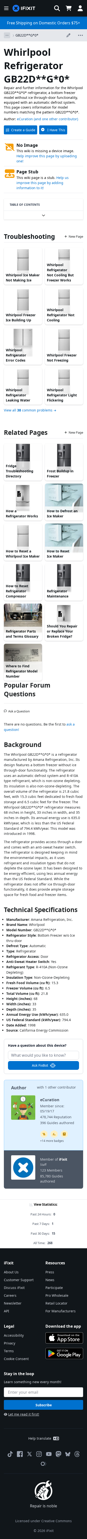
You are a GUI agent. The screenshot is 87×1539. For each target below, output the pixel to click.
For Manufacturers (60, 1311)
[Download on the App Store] (64, 1338)
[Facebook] (20, 1454)
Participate (54, 1287)
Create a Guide (23, 130)
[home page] (24, 8)
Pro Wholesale (56, 1295)
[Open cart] (68, 8)
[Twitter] (29, 1454)
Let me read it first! (23, 1414)
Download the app (63, 1326)
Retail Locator (56, 1303)
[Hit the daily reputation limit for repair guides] (64, 1134)
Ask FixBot (40, 1065)
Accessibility (14, 1335)
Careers (10, 1295)
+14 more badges (52, 1141)
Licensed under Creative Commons (43, 1521)
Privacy (9, 1343)
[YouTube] (49, 1454)
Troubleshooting (29, 236)
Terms (9, 1351)
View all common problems (28, 410)
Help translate (39, 1438)
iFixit (63, 1159)
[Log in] (80, 8)
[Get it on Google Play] (64, 1353)
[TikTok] (10, 1454)
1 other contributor (60, 1087)
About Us (11, 1272)
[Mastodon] (58, 1454)
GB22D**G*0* (26, 35)
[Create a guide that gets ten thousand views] (44, 1134)
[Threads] (77, 1454)
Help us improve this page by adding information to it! (42, 182)
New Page (76, 236)
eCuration (25, 119)
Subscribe (44, 1405)
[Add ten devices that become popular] (54, 1134)
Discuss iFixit (14, 1287)
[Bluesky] (67, 1454)
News (49, 1280)
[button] (57, 8)
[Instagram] (39, 1454)
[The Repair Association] (43, 1464)
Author (18, 1088)
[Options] (7, 35)
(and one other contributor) (56, 119)
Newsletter (13, 1303)
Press (49, 1272)
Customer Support (19, 1280)
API (6, 1311)
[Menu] (6, 8)
